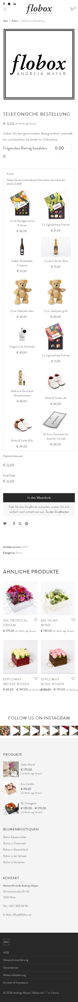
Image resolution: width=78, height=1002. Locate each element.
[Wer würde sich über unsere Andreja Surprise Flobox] (44, 731)
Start (5, 21)
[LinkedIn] (15, 4)
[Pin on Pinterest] (27, 524)
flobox (15, 21)
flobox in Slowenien (14, 862)
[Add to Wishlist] (6, 524)
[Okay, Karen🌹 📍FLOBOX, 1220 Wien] (63, 731)
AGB (6, 952)
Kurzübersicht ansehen (15, 636)
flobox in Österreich (14, 843)
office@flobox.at (21, 915)
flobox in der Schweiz (15, 856)
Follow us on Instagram (39, 718)
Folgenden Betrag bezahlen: (25, 148)
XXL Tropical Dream (15, 623)
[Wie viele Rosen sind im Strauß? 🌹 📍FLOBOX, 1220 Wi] (5, 731)
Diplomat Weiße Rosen (16, 681)
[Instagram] (9, 4)
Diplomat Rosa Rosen (52, 681)
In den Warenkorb (39, 497)
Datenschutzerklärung (15, 960)
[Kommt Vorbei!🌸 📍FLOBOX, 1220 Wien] (73, 731)
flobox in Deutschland (15, 849)
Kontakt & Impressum (15, 982)
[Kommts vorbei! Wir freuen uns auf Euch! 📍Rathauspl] (34, 731)
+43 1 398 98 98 (18, 906)
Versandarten (10, 967)
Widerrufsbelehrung (14, 975)
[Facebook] (4, 4)
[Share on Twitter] (20, 524)
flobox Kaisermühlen (14, 837)
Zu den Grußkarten (57, 511)
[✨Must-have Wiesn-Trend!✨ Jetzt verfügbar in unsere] (53, 731)
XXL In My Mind (49, 623)
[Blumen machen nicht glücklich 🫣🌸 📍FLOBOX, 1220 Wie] (15, 731)
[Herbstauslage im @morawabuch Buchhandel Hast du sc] (24, 731)
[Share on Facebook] (14, 524)
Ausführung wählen (13, 631)
